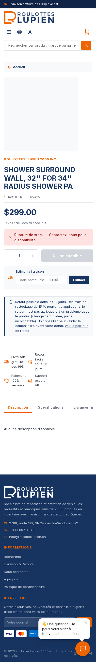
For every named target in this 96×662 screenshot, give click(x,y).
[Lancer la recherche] (86, 45)
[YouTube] (90, 653)
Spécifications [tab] (51, 407)
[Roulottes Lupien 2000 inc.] (29, 17)
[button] (64, 628)
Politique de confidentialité (24, 587)
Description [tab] (18, 407)
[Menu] (9, 32)
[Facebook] (75, 653)
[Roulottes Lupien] (82, 648)
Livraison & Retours (19, 564)
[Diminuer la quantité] (9, 256)
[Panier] (87, 32)
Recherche (12, 557)
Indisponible (70, 255)
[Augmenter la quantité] (32, 256)
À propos (11, 579)
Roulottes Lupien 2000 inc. (31, 159)
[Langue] (19, 32)
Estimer (79, 280)
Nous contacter (16, 572)
